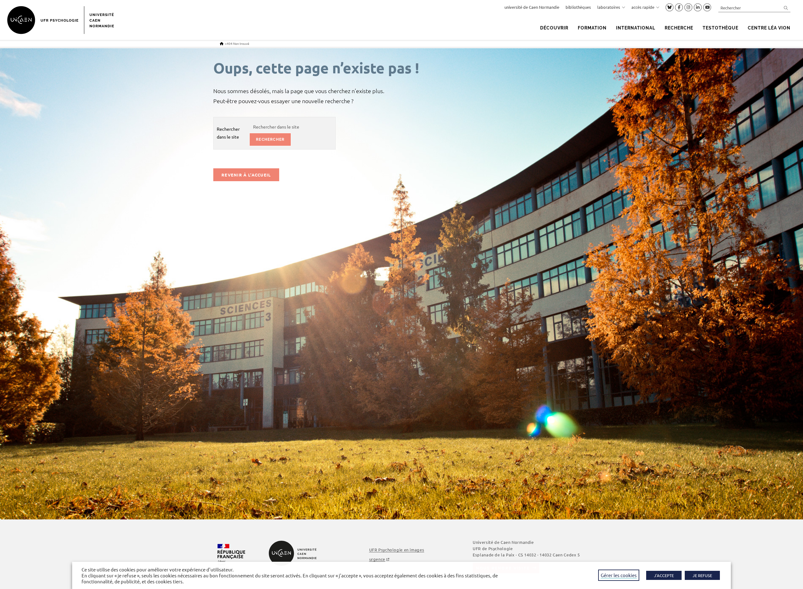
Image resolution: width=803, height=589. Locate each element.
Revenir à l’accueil (246, 174)
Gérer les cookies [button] (619, 575)
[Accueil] (221, 43)
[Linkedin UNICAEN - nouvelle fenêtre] (698, 7)
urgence (377, 559)
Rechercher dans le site (228, 132)
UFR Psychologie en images (396, 549)
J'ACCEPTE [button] (664, 575)
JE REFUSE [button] (702, 575)
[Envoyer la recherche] (786, 7)
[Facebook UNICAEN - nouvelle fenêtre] (679, 7)
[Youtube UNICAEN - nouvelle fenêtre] (707, 7)
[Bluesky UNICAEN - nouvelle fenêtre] (669, 7)
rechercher (270, 139)
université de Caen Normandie (531, 7)
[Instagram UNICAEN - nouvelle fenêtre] (688, 7)
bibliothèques (578, 7)
